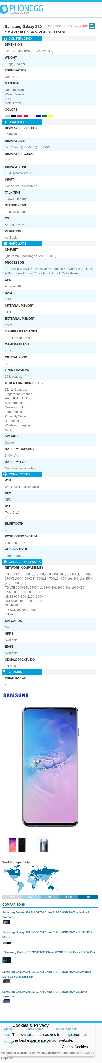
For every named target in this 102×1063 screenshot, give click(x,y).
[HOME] (21, 9)
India (7, 1035)
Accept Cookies (75, 1047)
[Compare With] (92, 26)
